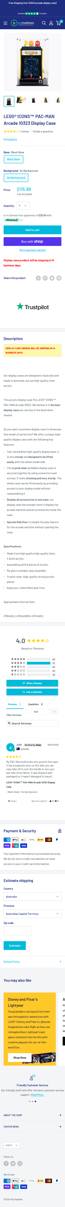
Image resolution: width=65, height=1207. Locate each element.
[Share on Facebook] (38, 278)
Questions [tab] (33, 704)
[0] (58, 23)
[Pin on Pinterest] (45, 278)
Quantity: (9, 205)
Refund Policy (12, 961)
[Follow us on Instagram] (19, 1163)
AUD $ (9, 1145)
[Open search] (44, 23)
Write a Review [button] (34, 683)
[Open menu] (5, 23)
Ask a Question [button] (34, 691)
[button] (51, 801)
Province (9, 905)
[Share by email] (58, 278)
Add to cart (32, 229)
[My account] (51, 23)
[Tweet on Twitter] (52, 278)
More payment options (33, 250)
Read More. (38, 1094)
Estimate (14, 945)
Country (8, 888)
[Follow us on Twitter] (13, 1163)
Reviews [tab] (12, 704)
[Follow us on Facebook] (6, 1163)
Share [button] (13, 801)
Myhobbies (10, 139)
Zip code (9, 923)
